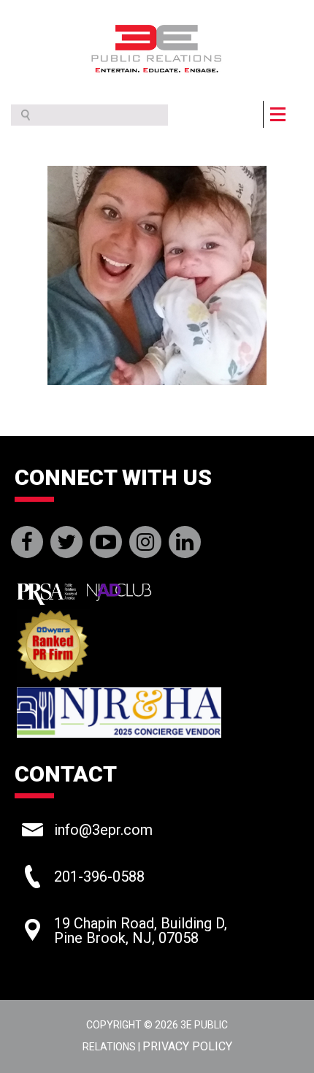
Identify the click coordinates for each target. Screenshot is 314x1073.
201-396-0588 (99, 876)
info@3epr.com (103, 829)
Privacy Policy (187, 1046)
